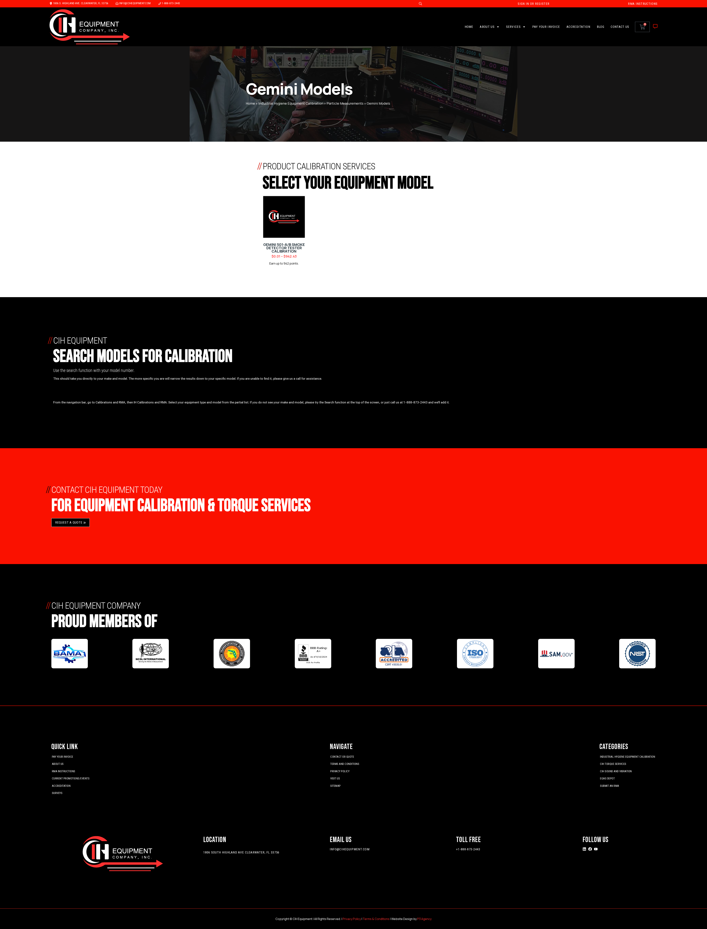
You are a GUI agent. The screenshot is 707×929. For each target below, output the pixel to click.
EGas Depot (607, 778)
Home (469, 27)
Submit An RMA (609, 786)
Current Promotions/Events (71, 778)
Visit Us (335, 778)
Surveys (57, 793)
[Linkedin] (584, 849)
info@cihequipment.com (350, 849)
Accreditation (578, 27)
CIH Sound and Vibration (616, 771)
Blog (600, 27)
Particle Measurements (345, 103)
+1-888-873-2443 (468, 849)
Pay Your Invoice (546, 27)
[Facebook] (590, 849)
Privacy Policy (339, 771)
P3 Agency (424, 919)
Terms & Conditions (376, 919)
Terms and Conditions (344, 764)
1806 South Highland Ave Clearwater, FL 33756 (241, 852)
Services (513, 27)
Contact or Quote (342, 756)
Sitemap (335, 786)
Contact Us (620, 27)
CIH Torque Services (613, 764)
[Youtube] (596, 849)
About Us (487, 27)
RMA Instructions (63, 771)
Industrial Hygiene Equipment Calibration (290, 103)
